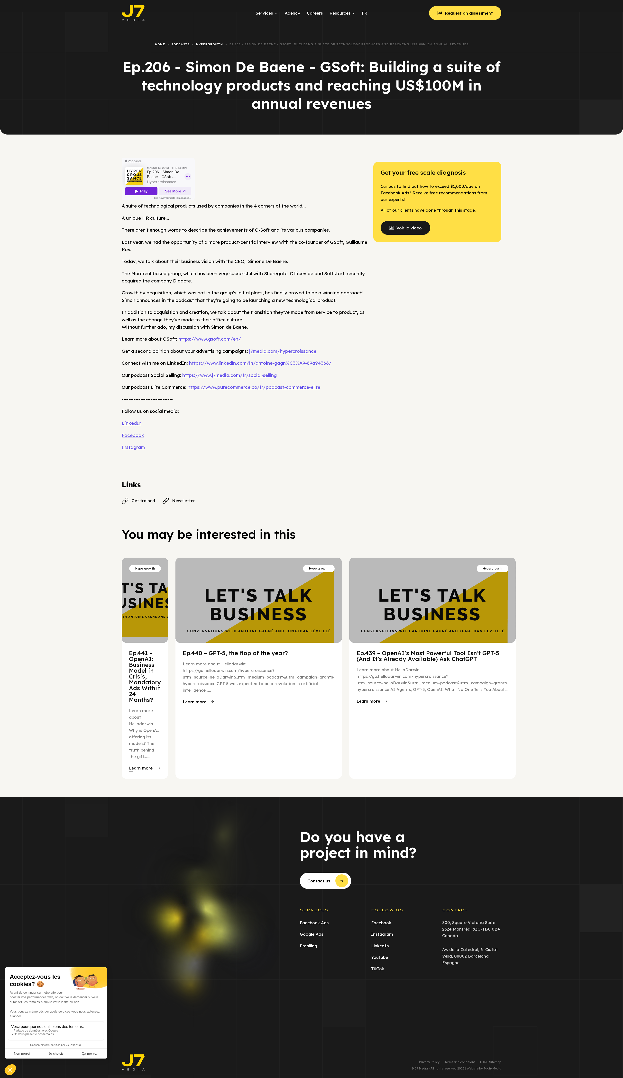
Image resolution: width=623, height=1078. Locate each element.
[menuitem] (363, 13)
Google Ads (311, 934)
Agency (292, 13)
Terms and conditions (459, 1062)
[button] (144, 768)
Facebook (133, 435)
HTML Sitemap (490, 1062)
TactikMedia (492, 1068)
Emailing (308, 945)
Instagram (133, 447)
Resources (340, 13)
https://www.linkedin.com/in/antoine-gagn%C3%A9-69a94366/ (260, 363)
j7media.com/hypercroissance (282, 351)
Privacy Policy (429, 1062)
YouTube (379, 957)
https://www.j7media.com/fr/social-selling (229, 375)
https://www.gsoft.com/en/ (209, 339)
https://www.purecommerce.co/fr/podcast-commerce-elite (254, 387)
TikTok (377, 968)
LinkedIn (131, 423)
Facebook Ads (314, 922)
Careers (315, 13)
